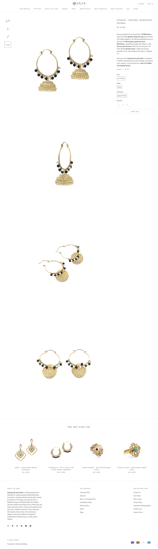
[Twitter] (125, 69)
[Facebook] (123, 69)
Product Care (138, 509)
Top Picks (37, 9)
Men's (74, 9)
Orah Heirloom (117, 9)
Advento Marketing (21, 544)
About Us (83, 496)
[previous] (6, 452)
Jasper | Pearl (122, 96)
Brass (119, 87)
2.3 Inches (121, 78)
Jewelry (65, 9)
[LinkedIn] (30, 526)
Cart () (150, 4)
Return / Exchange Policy (88, 499)
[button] (119, 105)
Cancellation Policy (86, 502)
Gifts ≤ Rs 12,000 (51, 9)
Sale (128, 9)
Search (141, 4)
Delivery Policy (84, 506)
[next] (152, 452)
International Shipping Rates (142, 506)
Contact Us (137, 492)
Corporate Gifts (85, 492)
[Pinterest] (127, 69)
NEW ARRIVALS (25, 9)
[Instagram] (17, 526)
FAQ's (82, 509)
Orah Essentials (100, 9)
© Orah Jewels (13, 540)
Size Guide (137, 496)
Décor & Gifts (85, 9)
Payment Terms (138, 512)
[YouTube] (26, 526)
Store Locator (138, 499)
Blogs (136, 9)
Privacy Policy (138, 502)
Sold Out (135, 111)
